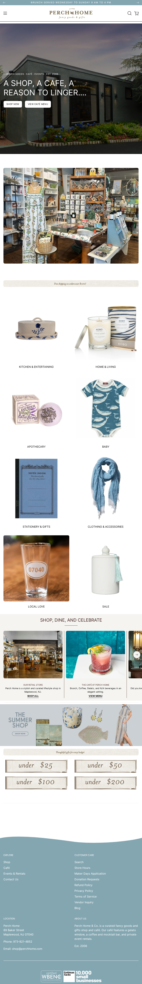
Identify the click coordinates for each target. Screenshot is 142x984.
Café (6, 868)
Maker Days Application (90, 873)
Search (78, 862)
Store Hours (82, 868)
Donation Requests (86, 879)
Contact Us (10, 879)
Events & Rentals (14, 873)
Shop (6, 862)
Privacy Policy (83, 890)
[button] (129, 13)
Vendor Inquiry (84, 902)
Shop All (33, 696)
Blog (77, 908)
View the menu (71, 104)
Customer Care (84, 855)
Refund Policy (83, 885)
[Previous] (4, 2)
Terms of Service (85, 896)
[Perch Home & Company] (71, 13)
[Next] (137, 2)
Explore (8, 855)
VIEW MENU (95, 696)
